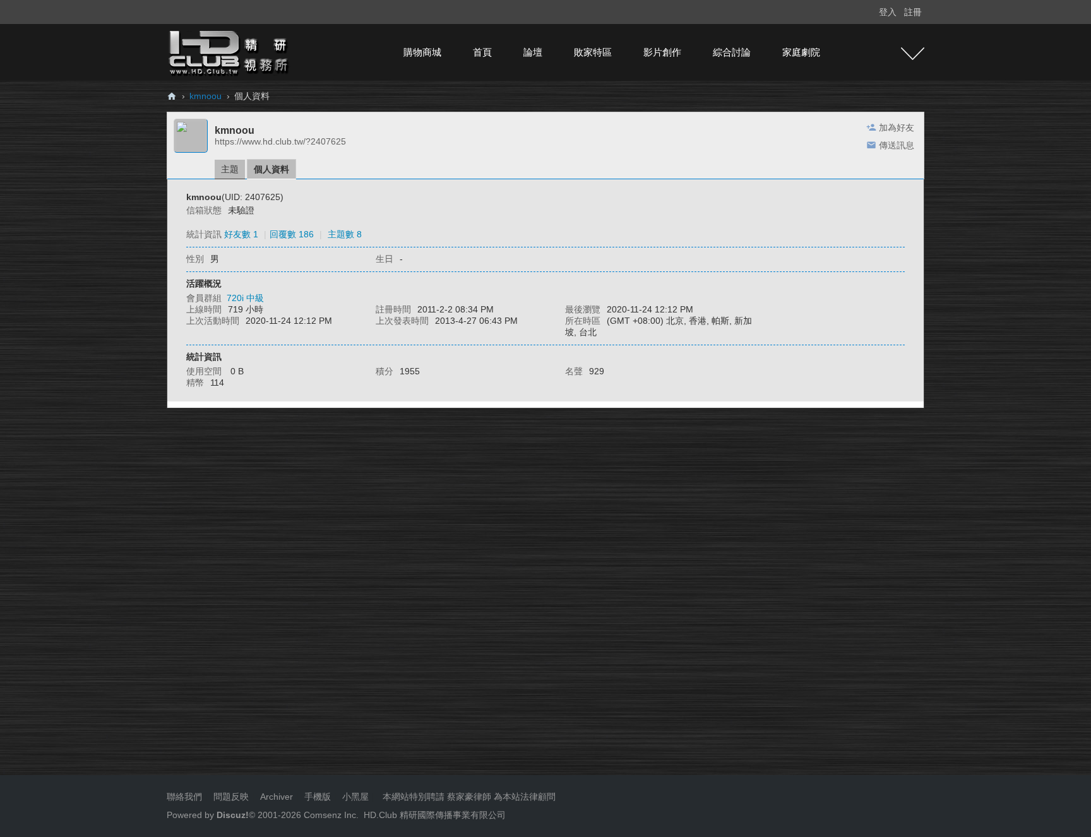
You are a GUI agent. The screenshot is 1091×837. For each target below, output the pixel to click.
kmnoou (205, 96)
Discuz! (233, 815)
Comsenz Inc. (330, 815)
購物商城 (422, 52)
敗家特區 (593, 52)
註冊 (913, 12)
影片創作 (662, 52)
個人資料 (271, 169)
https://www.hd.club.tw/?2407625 (280, 141)
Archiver (276, 797)
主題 (230, 169)
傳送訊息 (896, 145)
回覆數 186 (292, 234)
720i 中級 (245, 298)
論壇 (532, 52)
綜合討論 (732, 52)
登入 (888, 12)
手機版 (317, 797)
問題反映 (230, 797)
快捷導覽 (912, 53)
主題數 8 (345, 234)
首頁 (482, 52)
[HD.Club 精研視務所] (230, 52)
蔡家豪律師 (469, 797)
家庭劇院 (801, 52)
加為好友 (896, 127)
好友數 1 (241, 234)
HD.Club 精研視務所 (172, 96)
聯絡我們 (184, 797)
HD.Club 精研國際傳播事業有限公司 (435, 815)
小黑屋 (355, 797)
